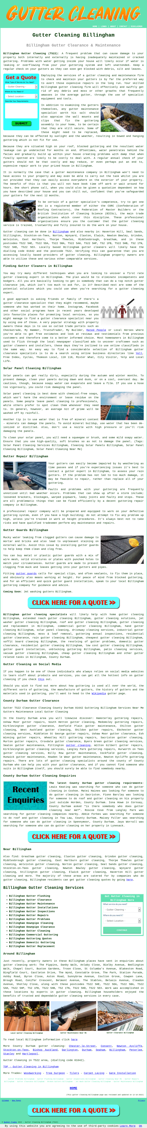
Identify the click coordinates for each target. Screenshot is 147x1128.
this (41, 679)
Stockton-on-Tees (16, 1050)
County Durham (59, 657)
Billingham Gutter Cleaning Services (43, 888)
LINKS (104, 26)
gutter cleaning (71, 87)
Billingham (61, 231)
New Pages (16, 1101)
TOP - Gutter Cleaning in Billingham (31, 1066)
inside (71, 61)
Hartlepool (30, 1053)
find (15, 856)
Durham (86, 1050)
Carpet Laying (94, 1073)
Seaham (100, 1050)
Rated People (96, 330)
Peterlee (135, 1050)
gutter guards (26, 573)
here (129, 879)
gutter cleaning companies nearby (52, 814)
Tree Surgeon (55, 1073)
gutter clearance (40, 726)
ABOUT (113, 26)
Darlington (70, 1050)
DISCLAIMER (136, 26)
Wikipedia (99, 693)
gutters (93, 105)
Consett (106, 1046)
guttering (10, 61)
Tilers (74, 1073)
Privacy (141, 1101)
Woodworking (32, 1073)
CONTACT (123, 26)
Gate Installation (122, 1073)
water (103, 150)
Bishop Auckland (45, 1050)
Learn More (128, 1126)
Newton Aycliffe (129, 1046)
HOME (95, 26)
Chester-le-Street (82, 1046)
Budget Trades (10, 1122)
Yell (139, 353)
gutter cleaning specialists (73, 760)
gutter (60, 172)
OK (140, 1126)
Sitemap (5, 1101)
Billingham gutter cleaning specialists (35, 614)
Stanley (8, 1053)
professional (134, 217)
